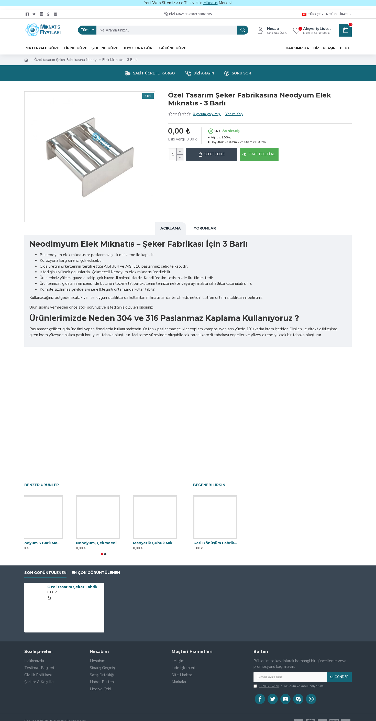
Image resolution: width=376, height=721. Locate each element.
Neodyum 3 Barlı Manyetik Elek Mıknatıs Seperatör (46, 543)
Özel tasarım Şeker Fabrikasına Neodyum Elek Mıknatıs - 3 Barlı (75, 587)
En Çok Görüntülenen (96, 573)
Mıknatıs (210, 2)
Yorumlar (205, 228)
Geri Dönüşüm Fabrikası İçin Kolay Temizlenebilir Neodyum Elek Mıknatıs (215, 543)
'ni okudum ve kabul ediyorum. (291, 686)
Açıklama (170, 228)
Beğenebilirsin (209, 485)
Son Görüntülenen (45, 573)
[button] (102, 554)
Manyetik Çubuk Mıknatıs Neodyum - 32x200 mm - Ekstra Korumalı (160, 543)
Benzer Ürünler (41, 485)
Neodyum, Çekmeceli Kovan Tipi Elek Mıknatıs (103, 543)
